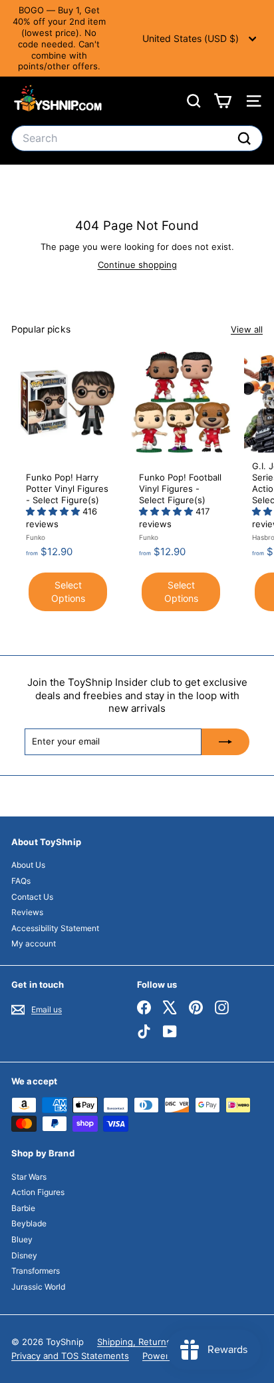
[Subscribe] (225, 741)
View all (247, 329)
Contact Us (32, 897)
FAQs (21, 881)
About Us (28, 865)
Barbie (23, 1208)
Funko (35, 537)
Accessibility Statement (55, 928)
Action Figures (38, 1192)
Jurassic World (38, 1287)
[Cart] (222, 101)
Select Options (68, 591)
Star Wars (29, 1177)
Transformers (35, 1271)
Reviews (27, 912)
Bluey (22, 1239)
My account (33, 943)
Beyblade (29, 1223)
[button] (54, 511)
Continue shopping (137, 264)
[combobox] (137, 138)
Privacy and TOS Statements (70, 1355)
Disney (24, 1255)
